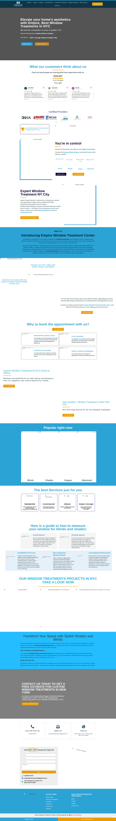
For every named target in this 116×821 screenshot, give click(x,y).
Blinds (71, 152)
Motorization (87, 152)
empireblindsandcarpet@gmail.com (58, 734)
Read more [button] (26, 99)
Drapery (76, 152)
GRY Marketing (77, 815)
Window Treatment (73, 2)
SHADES (29, 2)
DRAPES (41, 2)
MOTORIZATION (49, 2)
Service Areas (83, 2)
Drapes (80, 169)
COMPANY (57, 5)
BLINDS (35, 2)
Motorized (90, 169)
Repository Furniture (61, 2)
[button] (94, 94)
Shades (65, 152)
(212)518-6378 (32, 734)
